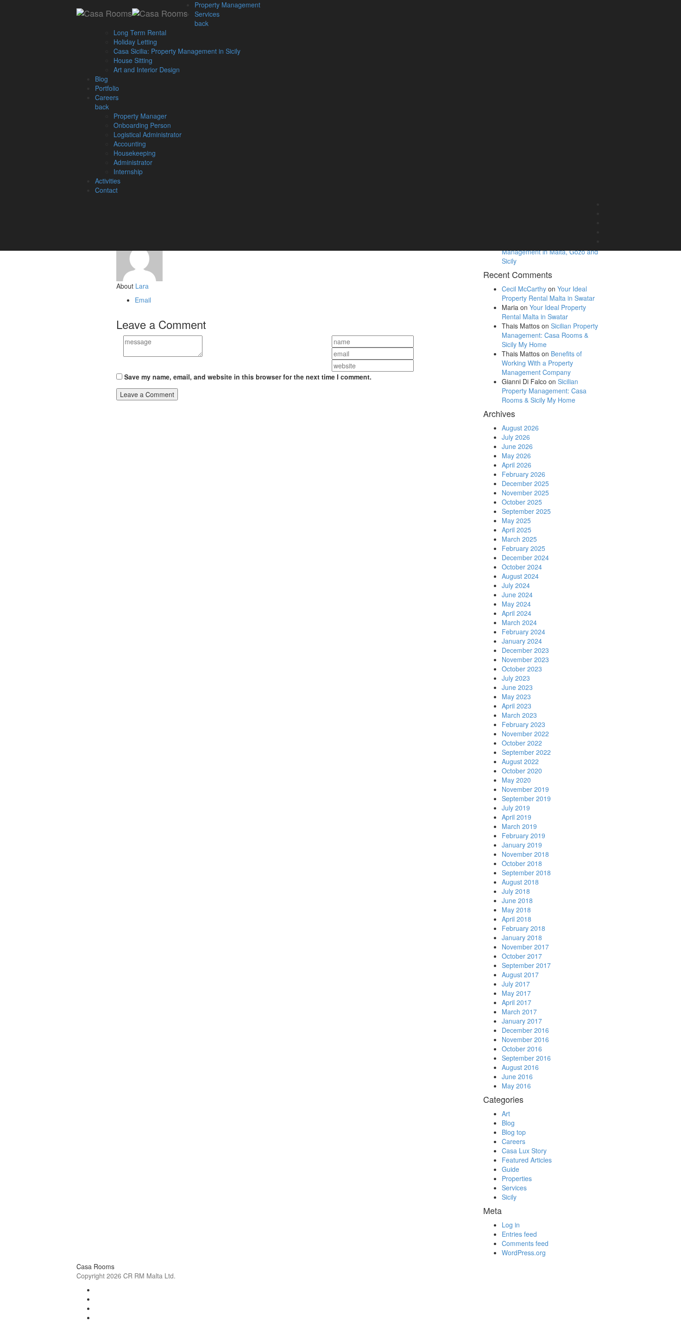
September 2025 (526, 511)
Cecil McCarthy (524, 288)
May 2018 (516, 909)
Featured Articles (527, 1159)
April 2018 (516, 918)
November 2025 (525, 492)
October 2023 (522, 668)
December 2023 (525, 650)
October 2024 (522, 566)
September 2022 (526, 752)
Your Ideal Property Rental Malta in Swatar (548, 293)
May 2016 (516, 1085)
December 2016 (525, 1030)
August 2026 (520, 427)
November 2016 (525, 1039)
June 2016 (517, 1076)
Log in (511, 1224)
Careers (513, 1141)
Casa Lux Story (524, 1150)
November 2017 (525, 946)
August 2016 (520, 1067)
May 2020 (516, 779)
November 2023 (525, 659)
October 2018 (522, 863)
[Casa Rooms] (132, 11)
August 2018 (520, 881)
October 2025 (522, 501)
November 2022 (525, 733)
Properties (517, 1178)
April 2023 (516, 705)
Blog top (514, 1132)
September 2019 (526, 798)
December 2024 (525, 557)
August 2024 (520, 576)
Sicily (509, 1197)
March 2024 (519, 622)
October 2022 (522, 742)
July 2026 (516, 437)
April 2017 (516, 1002)
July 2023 (516, 678)
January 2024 (522, 640)
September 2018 (526, 872)
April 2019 (516, 817)
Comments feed (525, 1243)
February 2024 (523, 631)
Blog (508, 1122)
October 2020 (522, 770)
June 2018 (517, 900)
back (201, 23)
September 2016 (526, 1057)
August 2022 (520, 761)
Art (506, 1113)
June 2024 (517, 594)
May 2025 (516, 520)
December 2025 (525, 483)
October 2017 (522, 956)
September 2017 (526, 965)
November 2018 (525, 854)
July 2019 (516, 807)
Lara (142, 286)
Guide (510, 1169)
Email (143, 299)
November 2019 (525, 789)
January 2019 (522, 844)
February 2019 (523, 835)
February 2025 (523, 548)
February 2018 (523, 928)
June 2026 (517, 446)
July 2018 (516, 891)
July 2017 (516, 983)
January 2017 (522, 1020)
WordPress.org (524, 1252)
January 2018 (522, 937)
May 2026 (516, 455)
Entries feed (519, 1234)
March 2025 (519, 539)
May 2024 (516, 603)
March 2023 (519, 715)
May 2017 (516, 993)
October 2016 (522, 1048)
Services (514, 1187)
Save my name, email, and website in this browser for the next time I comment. (248, 376)
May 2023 (516, 696)
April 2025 (516, 529)
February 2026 (523, 474)
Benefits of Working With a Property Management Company (542, 363)
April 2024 (516, 613)
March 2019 (519, 826)
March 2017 (519, 1011)
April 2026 (516, 464)
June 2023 (517, 687)
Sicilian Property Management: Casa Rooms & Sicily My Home (550, 335)
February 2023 (523, 724)
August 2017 (520, 974)
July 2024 (516, 585)
